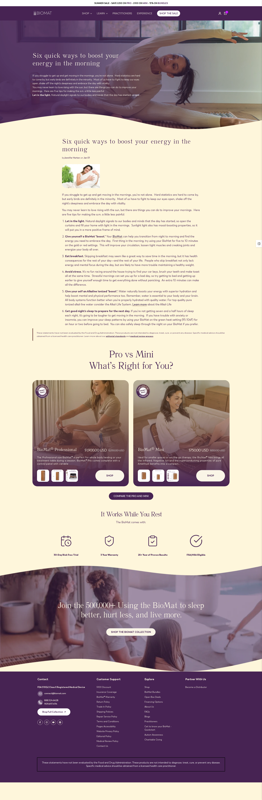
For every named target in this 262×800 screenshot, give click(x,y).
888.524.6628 (51, 700)
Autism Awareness (153, 734)
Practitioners (150, 721)
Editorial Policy (104, 736)
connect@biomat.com (55, 693)
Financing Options (153, 701)
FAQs (147, 711)
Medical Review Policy (107, 741)
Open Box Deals (152, 697)
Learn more (139, 304)
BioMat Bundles (152, 692)
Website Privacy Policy (108, 731)
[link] (131, 74)
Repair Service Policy (107, 716)
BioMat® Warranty (106, 697)
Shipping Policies (105, 711)
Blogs (147, 716)
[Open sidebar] (259, 243)
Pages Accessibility (106, 726)
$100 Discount (104, 687)
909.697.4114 (50, 703)
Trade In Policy (104, 706)
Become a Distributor (196, 687)
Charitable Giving (153, 739)
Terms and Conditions (108, 721)
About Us (149, 706)
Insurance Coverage (107, 692)
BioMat (117, 236)
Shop (147, 687)
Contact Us (102, 746)
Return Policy (103, 701)
